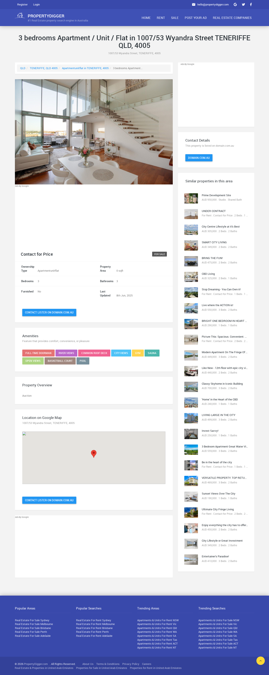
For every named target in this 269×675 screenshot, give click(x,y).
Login (36, 4)
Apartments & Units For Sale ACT (218, 643)
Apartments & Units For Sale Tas (218, 640)
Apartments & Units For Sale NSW (218, 620)
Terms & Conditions (108, 664)
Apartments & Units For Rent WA (157, 632)
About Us (88, 664)
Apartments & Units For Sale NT (217, 647)
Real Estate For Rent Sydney (93, 620)
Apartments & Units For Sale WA (217, 632)
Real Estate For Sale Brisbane (33, 628)
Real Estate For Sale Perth (31, 632)
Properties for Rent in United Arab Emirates (156, 668)
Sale (175, 18)
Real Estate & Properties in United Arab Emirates (44, 668)
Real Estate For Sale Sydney (32, 620)
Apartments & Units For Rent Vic (157, 624)
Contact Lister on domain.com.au (49, 312)
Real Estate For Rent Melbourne (95, 624)
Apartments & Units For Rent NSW (158, 620)
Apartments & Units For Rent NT (156, 647)
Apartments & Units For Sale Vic (217, 624)
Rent (161, 18)
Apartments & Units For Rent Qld (157, 628)
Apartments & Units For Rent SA (156, 636)
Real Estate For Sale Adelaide (33, 636)
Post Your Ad (196, 18)
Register (22, 4)
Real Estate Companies (232, 18)
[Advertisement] (94, 217)
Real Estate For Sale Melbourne (34, 624)
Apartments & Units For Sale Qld (217, 628)
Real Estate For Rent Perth (92, 632)
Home (146, 18)
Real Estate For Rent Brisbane (94, 628)
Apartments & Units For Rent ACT (157, 643)
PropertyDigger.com (36, 664)
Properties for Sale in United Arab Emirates (101, 668)
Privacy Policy (130, 664)
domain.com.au (199, 158)
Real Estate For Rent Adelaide (94, 636)
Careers (146, 664)
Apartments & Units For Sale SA (217, 636)
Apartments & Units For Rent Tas (157, 640)
